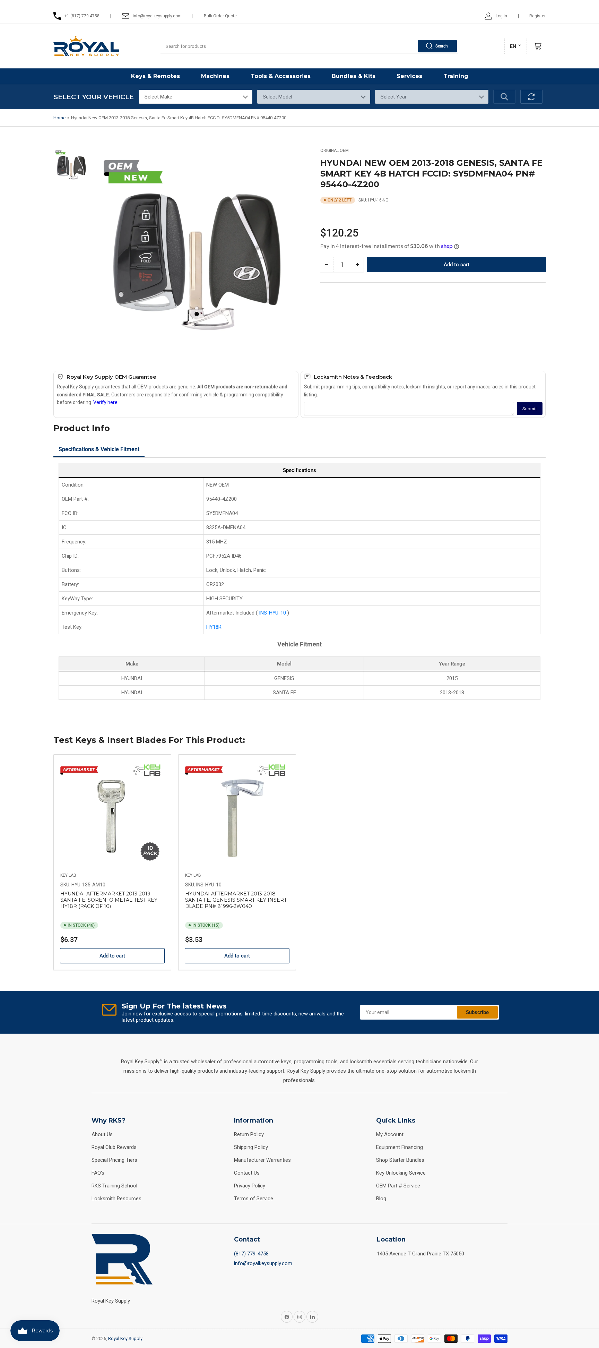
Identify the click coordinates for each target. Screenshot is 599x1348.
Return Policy (249, 1134)
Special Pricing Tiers (114, 1160)
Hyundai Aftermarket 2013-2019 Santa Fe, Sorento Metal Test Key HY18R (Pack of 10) (108, 900)
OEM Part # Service (398, 1186)
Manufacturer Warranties (262, 1160)
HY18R (214, 627)
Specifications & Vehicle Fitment (99, 449)
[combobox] (309, 46)
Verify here (105, 402)
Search (441, 46)
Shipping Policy (251, 1147)
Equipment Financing (399, 1147)
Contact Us (247, 1173)
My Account (389, 1134)
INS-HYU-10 (273, 613)
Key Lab (68, 875)
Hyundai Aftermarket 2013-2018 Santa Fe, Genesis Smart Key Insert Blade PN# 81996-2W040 (236, 900)
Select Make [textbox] (158, 97)
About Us (102, 1134)
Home (59, 117)
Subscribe (477, 1012)
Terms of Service (253, 1198)
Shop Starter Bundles (400, 1160)
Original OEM (334, 150)
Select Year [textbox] (394, 97)
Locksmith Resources (116, 1198)
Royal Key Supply (125, 1338)
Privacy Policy (249, 1186)
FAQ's (98, 1173)
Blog (381, 1198)
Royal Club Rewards (114, 1147)
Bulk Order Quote (220, 16)
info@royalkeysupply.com (263, 1263)
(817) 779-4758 (251, 1254)
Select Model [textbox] (277, 97)
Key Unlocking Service (401, 1173)
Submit (529, 408)
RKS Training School (114, 1186)
